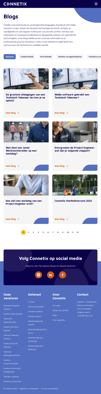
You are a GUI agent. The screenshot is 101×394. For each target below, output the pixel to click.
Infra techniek (45, 57)
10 (68, 232)
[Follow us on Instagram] (38, 274)
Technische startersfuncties (10, 320)
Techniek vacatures (11, 376)
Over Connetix (59, 296)
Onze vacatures (11, 296)
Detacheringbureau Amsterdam (35, 339)
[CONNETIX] (15, 4)
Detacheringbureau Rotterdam (35, 347)
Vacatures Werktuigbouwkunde (12, 353)
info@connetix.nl (83, 312)
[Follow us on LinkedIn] (50, 274)
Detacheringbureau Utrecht (35, 323)
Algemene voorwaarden (29, 388)
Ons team (56, 305)
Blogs (55, 315)
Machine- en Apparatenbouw (70, 57)
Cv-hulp (31, 302)
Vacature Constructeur (12, 381)
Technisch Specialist (36, 307)
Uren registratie (59, 320)
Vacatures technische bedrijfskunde (12, 370)
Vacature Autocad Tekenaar (11, 345)
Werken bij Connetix (60, 310)
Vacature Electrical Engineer (11, 328)
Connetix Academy (35, 311)
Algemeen (10, 57)
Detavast (34, 294)
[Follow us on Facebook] (62, 274)
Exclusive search (34, 316)
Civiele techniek (27, 57)
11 (73, 232)
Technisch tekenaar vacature (11, 337)
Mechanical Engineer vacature (12, 307)
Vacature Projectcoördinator (11, 361)
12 (78, 232)
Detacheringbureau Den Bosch (37, 331)
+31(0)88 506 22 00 (85, 316)
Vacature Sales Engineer (13, 314)
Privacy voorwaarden (50, 388)
